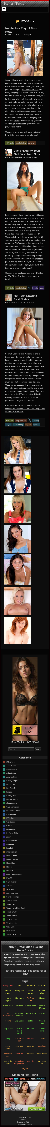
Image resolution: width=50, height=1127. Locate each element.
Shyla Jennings (12, 897)
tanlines (30, 1053)
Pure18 (9, 878)
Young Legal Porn (13, 934)
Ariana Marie (11, 769)
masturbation (11, 852)
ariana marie (8, 991)
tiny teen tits (42, 1062)
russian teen (8, 1047)
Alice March (11, 765)
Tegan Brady (11, 912)
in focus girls (42, 1029)
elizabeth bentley (19, 1014)
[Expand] (4, 9)
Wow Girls (10, 927)
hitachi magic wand (19, 1030)
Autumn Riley (11, 777)
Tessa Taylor (11, 915)
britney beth (30, 1006)
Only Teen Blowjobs (14, 874)
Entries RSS (23, 1120)
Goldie (9, 825)
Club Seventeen (12, 807)
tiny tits (25, 1069)
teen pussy (42, 1053)
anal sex (42, 985)
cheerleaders (11, 803)
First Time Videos (21, 372)
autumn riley (42, 991)
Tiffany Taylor (11, 919)
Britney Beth (11, 795)
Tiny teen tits (11, 923)
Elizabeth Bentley (13, 810)
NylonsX (9, 870)
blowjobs (19, 1006)
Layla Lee (10, 844)
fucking (8, 1021)
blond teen (8, 1006)
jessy (8, 837)
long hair (9, 848)
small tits (19, 1053)
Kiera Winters (11, 840)
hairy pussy (8, 1028)
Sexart (9, 885)
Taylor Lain (10, 904)
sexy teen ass (12, 893)
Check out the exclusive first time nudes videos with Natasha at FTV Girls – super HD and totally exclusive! (25, 408)
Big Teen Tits (11, 788)
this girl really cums (17, 124)
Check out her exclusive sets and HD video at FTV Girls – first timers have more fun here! (24, 276)
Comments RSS (23, 1122)
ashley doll (19, 990)
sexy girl (30, 1046)
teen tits (30, 1061)
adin (19, 985)
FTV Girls (10, 818)
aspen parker (30, 991)
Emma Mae (11, 814)
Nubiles (9, 867)
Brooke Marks (12, 799)
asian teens (11, 773)
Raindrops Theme (25, 1124)
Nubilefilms (10, 863)
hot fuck (30, 1028)
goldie (30, 1021)
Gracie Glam (11, 829)
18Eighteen (10, 762)
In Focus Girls (12, 833)
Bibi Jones (10, 784)
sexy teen (42, 1046)
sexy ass (10, 889)
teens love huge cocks (19, 1062)
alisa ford (31, 985)
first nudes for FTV (30, 89)
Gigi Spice (10, 822)
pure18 (42, 1038)
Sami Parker (11, 882)
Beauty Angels (12, 780)
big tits (42, 998)
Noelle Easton (12, 859)
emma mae (31, 1013)
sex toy (17, 120)
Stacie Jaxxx (11, 900)
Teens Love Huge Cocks (16, 908)
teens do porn (8, 1062)
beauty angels (8, 999)
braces (9, 792)
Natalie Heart (11, 855)
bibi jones (19, 998)
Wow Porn (10, 930)
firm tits (42, 1013)
